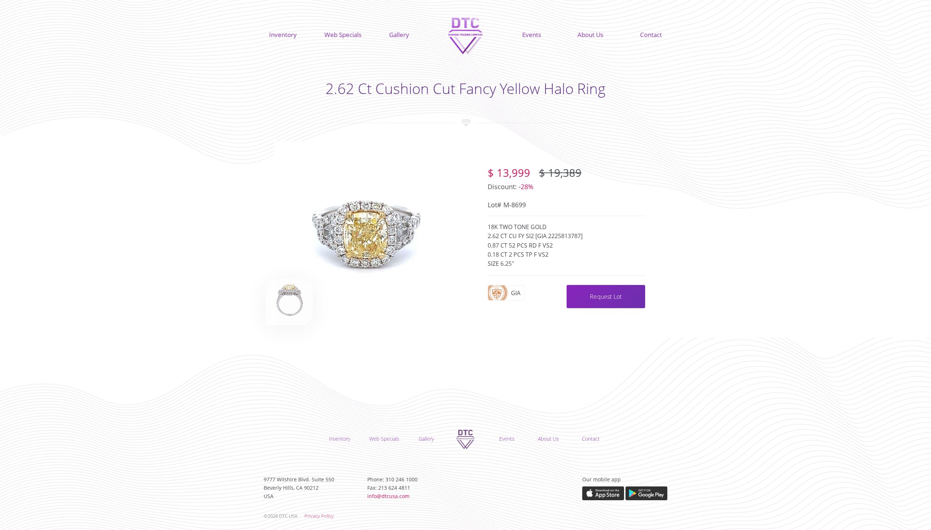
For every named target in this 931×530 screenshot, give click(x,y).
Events (531, 34)
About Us (590, 34)
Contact (651, 34)
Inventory (283, 34)
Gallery (399, 34)
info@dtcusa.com (388, 496)
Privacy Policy (319, 516)
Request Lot (606, 297)
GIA (515, 293)
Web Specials (342, 34)
